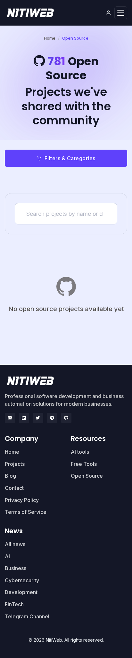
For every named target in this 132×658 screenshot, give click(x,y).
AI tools (80, 452)
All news (15, 544)
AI (7, 556)
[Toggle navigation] (120, 13)
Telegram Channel (27, 616)
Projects (15, 464)
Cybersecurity (22, 580)
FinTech (14, 604)
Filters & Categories (70, 158)
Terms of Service (25, 512)
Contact (14, 488)
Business (15, 568)
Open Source (87, 476)
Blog (10, 476)
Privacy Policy (22, 500)
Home (49, 38)
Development (21, 592)
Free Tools (84, 464)
